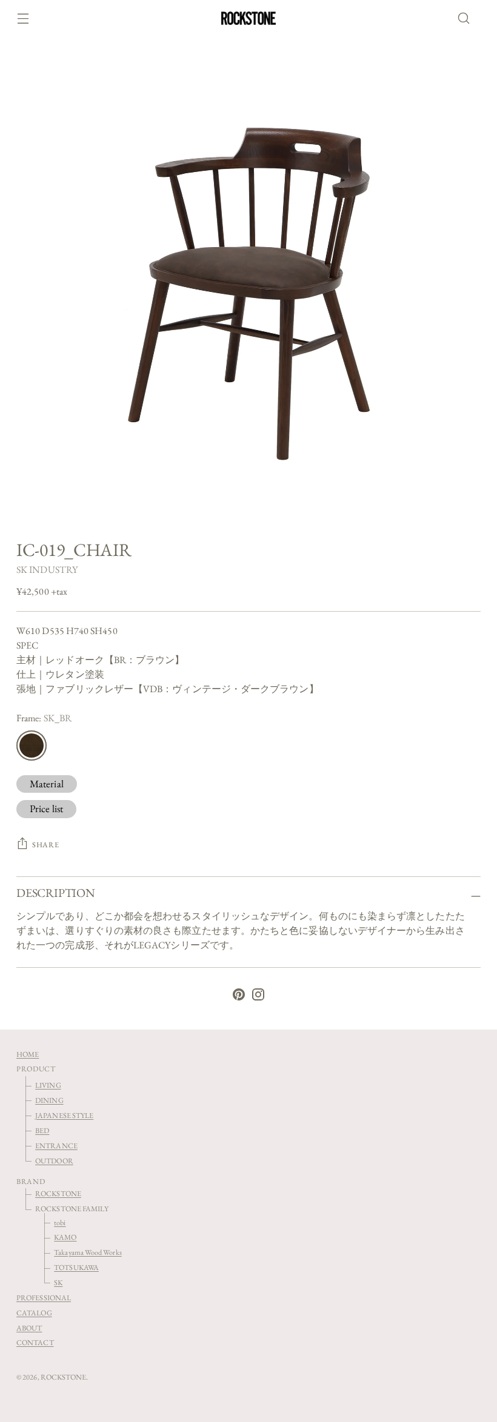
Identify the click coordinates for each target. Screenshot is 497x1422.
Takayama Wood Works (88, 1252)
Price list (46, 808)
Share (45, 844)
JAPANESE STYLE (64, 1115)
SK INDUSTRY (47, 569)
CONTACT (35, 1342)
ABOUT (29, 1328)
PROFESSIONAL (43, 1297)
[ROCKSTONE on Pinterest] (239, 996)
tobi (59, 1222)
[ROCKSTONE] (248, 18)
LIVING (48, 1085)
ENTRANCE (56, 1145)
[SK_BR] (31, 745)
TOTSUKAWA (76, 1267)
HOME (27, 1054)
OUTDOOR (54, 1161)
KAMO (65, 1237)
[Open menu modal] (22, 18)
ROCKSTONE (58, 1193)
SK (58, 1282)
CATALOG (34, 1313)
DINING (49, 1100)
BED (42, 1130)
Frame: (44, 718)
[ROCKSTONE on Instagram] (258, 996)
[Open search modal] (467, 18)
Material (47, 783)
